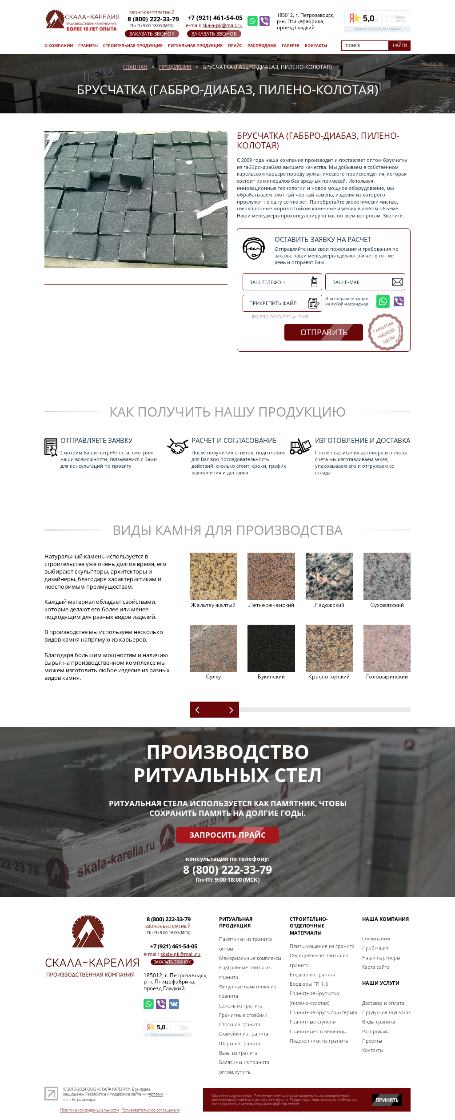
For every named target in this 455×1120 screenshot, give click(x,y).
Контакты (316, 45)
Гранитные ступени (313, 1021)
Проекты (372, 1040)
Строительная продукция (133, 45)
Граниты (88, 45)
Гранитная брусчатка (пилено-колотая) (314, 998)
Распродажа (261, 45)
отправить (323, 332)
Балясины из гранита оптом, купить (244, 1067)
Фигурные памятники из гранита (247, 991)
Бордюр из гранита (312, 974)
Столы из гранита (239, 1024)
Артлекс (156, 1094)
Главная (135, 67)
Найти (400, 45)
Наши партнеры (381, 957)
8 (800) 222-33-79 (227, 869)
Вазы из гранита (238, 1052)
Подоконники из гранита (319, 1040)
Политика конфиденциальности (89, 1110)
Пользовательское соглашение (150, 1110)
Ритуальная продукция (195, 45)
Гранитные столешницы (318, 1031)
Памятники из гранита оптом (245, 943)
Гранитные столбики (243, 1015)
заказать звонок (152, 34)
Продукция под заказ (386, 1012)
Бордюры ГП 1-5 (309, 983)
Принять (387, 1099)
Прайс (235, 45)
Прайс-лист (375, 948)
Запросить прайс (227, 835)
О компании (58, 45)
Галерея (290, 45)
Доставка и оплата (383, 1003)
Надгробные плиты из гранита (245, 972)
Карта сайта (376, 966)
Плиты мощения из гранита (322, 946)
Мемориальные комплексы (250, 958)
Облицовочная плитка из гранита (319, 960)
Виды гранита (378, 1021)
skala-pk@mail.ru (223, 25)
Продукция (175, 67)
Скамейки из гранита (243, 1033)
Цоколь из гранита (241, 1005)
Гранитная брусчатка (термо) (323, 1012)
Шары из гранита (239, 1043)
